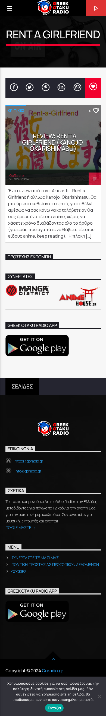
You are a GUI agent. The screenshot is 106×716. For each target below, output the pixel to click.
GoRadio (16, 175)
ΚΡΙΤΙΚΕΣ (16, 110)
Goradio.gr (52, 671)
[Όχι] (99, 696)
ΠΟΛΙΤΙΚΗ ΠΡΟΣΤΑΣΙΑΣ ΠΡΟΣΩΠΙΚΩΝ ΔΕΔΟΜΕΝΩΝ (55, 564)
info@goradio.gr (28, 471)
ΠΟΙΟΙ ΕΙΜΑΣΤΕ (18, 527)
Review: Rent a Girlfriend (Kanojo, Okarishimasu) (53, 142)
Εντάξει (54, 708)
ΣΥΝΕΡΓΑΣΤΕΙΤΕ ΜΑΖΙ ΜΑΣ (35, 557)
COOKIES (18, 571)
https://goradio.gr (29, 461)
